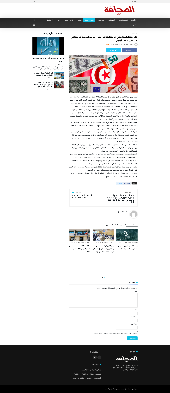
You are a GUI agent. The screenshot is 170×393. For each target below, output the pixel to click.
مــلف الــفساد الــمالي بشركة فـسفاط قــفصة (85, 195)
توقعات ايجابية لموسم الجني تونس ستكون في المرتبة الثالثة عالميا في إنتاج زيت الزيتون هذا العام (120, 197)
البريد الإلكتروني (134, 317)
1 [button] (104, 277)
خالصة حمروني (128, 45)
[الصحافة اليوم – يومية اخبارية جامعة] (119, 6)
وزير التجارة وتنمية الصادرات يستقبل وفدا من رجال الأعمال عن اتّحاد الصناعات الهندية (103, 248)
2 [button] (102, 277)
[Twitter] (34, 1)
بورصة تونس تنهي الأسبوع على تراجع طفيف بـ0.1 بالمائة (127, 247)
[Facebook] (37, 1)
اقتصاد (119, 239)
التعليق (136, 291)
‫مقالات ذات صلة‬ (133, 225)
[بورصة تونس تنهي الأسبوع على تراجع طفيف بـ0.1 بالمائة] (127, 235)
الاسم (136, 309)
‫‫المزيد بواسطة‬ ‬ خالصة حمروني (116, 225)
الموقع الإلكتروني (134, 324)
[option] (127, 239)
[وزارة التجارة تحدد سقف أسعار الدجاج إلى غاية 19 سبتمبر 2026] (79, 235)
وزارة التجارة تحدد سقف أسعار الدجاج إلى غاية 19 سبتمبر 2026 (79, 248)
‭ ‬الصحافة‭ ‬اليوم (61, 64)
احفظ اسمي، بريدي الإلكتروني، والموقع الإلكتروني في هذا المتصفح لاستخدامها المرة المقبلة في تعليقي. (116, 333)
